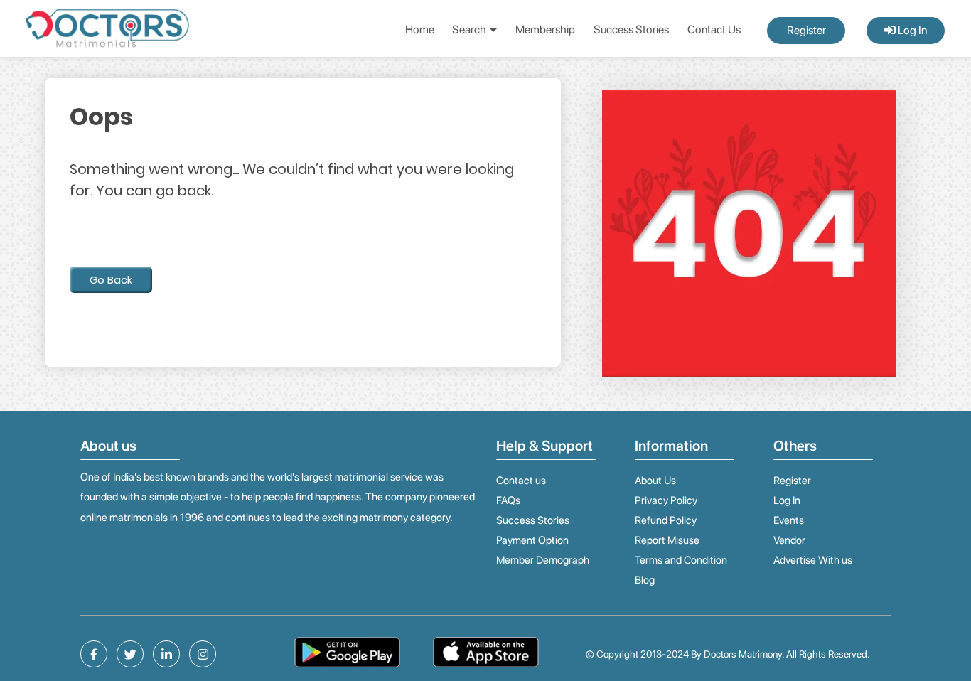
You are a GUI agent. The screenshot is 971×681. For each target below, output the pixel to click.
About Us (655, 480)
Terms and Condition (681, 560)
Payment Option (532, 540)
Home (419, 29)
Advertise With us (812, 560)
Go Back (111, 279)
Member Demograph (542, 560)
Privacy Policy (666, 500)
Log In (911, 30)
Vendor (789, 540)
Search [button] (470, 29)
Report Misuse (667, 540)
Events (788, 520)
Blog (645, 580)
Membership (545, 29)
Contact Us (714, 29)
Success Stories (631, 29)
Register (806, 30)
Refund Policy (666, 520)
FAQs (508, 500)
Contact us (521, 480)
